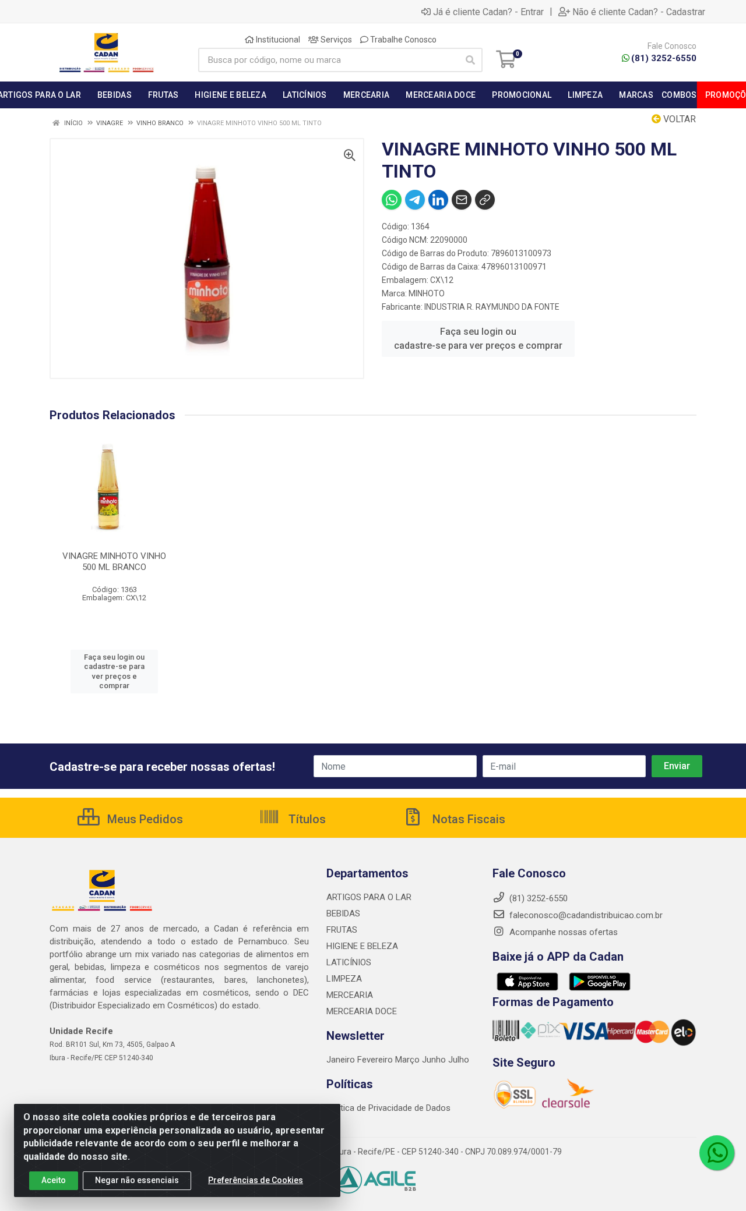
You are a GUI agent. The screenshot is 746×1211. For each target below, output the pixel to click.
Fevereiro (376, 1059)
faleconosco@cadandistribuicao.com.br (585, 915)
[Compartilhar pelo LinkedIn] (438, 200)
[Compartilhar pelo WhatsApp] (392, 200)
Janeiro (341, 1059)
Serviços (335, 39)
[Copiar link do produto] (485, 200)
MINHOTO (427, 293)
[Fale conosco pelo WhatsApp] (716, 1152)
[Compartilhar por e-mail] (461, 200)
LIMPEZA (344, 978)
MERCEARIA (349, 995)
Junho (434, 1059)
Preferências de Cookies (255, 1180)
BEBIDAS (343, 913)
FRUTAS (341, 930)
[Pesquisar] (470, 60)
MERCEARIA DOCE (361, 1011)
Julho (458, 1059)
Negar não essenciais (137, 1180)
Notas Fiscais (467, 819)
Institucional (277, 39)
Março (408, 1059)
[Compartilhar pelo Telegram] (415, 200)
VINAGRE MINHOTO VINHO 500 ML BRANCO (114, 561)
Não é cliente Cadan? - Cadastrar (638, 11)
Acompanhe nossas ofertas (562, 932)
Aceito (53, 1180)
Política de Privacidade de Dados (388, 1108)
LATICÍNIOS (348, 962)
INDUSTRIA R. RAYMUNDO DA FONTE (492, 306)
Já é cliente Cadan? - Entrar (488, 11)
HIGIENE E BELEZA (362, 946)
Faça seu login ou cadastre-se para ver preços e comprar (478, 338)
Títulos (306, 819)
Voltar (678, 119)
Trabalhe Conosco (402, 39)
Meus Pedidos (143, 819)
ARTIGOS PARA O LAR (368, 897)
